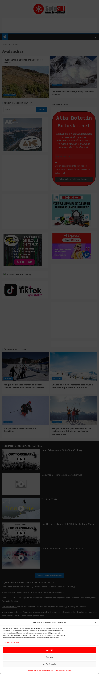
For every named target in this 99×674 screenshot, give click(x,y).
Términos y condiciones (63, 670)
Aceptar (49, 650)
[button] (95, 622)
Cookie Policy (33, 670)
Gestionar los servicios (11, 642)
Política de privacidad (46, 670)
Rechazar (49, 657)
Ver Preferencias (49, 664)
